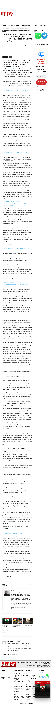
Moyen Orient (27, 30)
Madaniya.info (15, 68)
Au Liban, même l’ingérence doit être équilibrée (18, 686)
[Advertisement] (25, 12)
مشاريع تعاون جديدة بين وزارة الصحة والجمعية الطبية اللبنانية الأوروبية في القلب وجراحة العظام (31, 677)
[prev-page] (3, 632)
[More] (25, 46)
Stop (11, 57)
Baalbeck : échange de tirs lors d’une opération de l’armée (31, 687)
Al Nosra (7, 584)
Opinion (4, 31)
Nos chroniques (8, 30)
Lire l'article (5, 57)
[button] (47, 25)
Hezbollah (18, 584)
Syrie (4, 585)
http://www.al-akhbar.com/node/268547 (12, 282)
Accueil (3, 28)
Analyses (13, 30)
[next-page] (5, 632)
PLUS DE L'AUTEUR (18, 615)
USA (6, 585)
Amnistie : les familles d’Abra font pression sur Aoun (31, 695)
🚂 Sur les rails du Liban (27, 625)
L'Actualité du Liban (18, 30)
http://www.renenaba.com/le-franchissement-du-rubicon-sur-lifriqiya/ (18, 580)
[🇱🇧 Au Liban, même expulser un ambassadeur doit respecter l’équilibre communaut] (7, 621)
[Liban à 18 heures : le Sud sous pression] (17, 621)
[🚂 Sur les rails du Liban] (28, 621)
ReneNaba (13, 590)
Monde (23, 30)
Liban (22, 584)
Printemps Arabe (27, 584)
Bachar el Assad (12, 584)
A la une (7, 28)
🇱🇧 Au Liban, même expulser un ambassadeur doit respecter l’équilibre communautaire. (6, 628)
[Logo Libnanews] (7, 14)
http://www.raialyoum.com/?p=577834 (11, 201)
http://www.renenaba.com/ (15, 592)
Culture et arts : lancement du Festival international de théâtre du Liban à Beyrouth (19, 695)
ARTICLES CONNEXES (7, 615)
